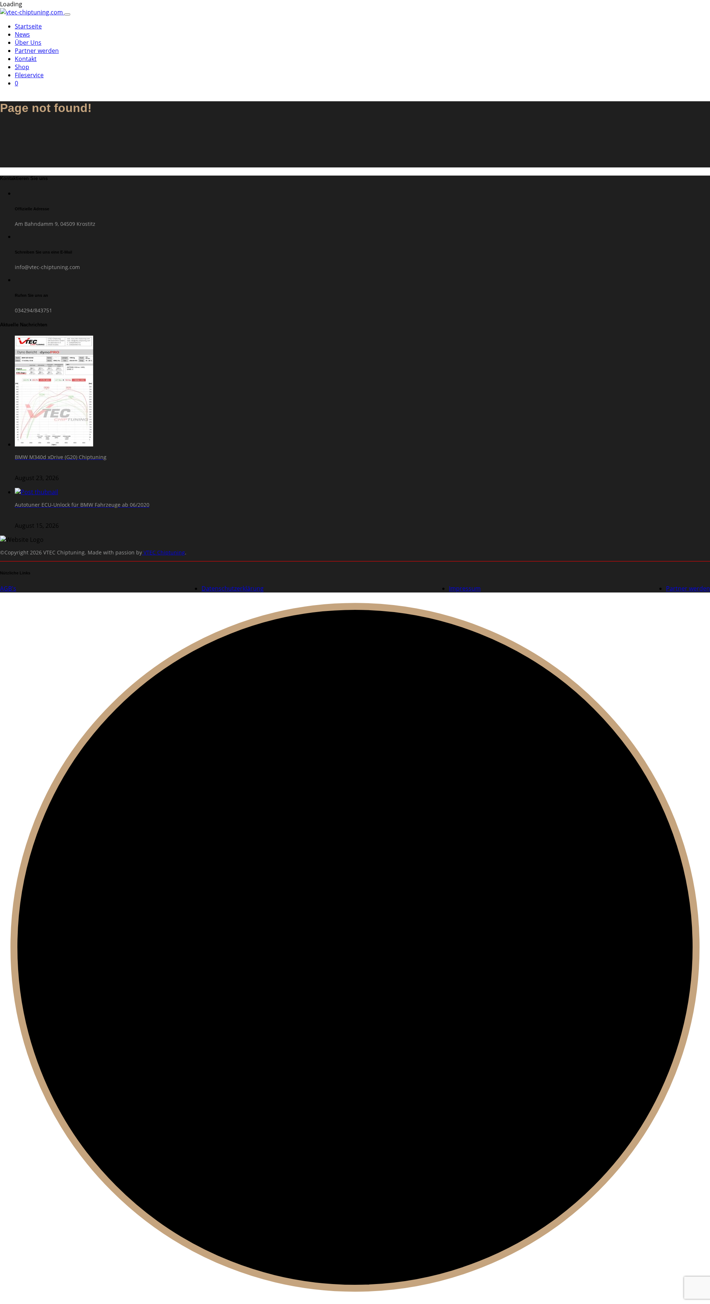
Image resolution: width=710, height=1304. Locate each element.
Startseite (28, 26)
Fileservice (29, 75)
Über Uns (28, 42)
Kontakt (26, 59)
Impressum (465, 588)
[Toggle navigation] (67, 14)
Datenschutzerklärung (233, 588)
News (22, 34)
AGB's (8, 588)
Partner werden (37, 51)
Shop (22, 67)
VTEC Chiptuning (163, 552)
